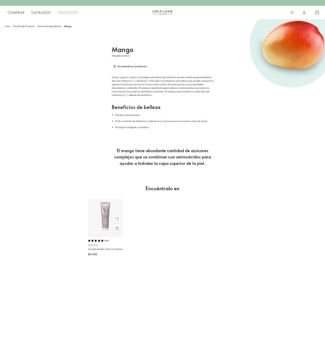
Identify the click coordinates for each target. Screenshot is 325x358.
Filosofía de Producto (23, 26)
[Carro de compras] (317, 12)
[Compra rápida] (117, 228)
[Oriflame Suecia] (162, 12)
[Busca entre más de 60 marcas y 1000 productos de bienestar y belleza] (292, 12)
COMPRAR (16, 13)
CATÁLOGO (41, 13)
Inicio (7, 26)
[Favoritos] (117, 219)
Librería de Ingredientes (49, 26)
